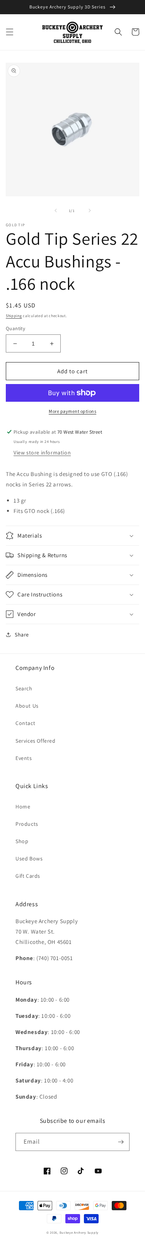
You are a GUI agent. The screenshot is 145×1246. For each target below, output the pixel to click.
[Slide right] (89, 210)
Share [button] (22, 634)
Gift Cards (27, 875)
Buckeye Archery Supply (79, 1232)
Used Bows (29, 858)
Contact (25, 723)
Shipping (14, 315)
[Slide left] (55, 210)
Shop (21, 841)
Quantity (15, 328)
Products (26, 823)
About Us (27, 705)
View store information (42, 452)
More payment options (72, 411)
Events (23, 758)
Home (22, 806)
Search (23, 688)
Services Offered (35, 740)
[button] (9, 31)
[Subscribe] (120, 1142)
